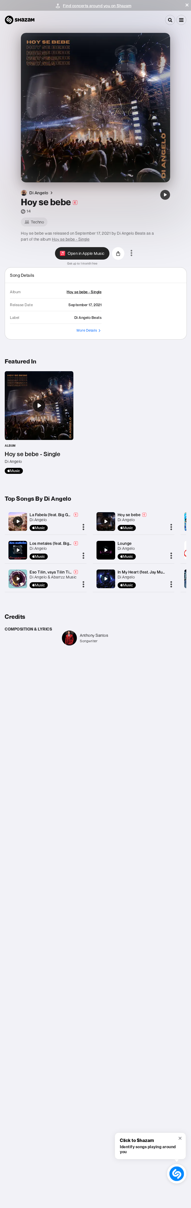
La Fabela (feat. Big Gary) (52, 514)
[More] (83, 527)
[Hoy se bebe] (165, 195)
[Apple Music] (14, 471)
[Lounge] (106, 550)
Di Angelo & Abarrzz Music (53, 576)
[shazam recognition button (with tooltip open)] (176, 1173)
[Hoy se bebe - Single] (39, 422)
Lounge (125, 543)
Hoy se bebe (129, 514)
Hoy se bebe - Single (71, 239)
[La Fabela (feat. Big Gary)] (18, 521)
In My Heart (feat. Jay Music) (144, 571)
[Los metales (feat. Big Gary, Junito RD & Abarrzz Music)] (18, 550)
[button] (187, 4)
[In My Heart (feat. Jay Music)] (106, 579)
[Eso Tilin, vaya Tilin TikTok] (18, 579)
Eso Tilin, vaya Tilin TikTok (54, 571)
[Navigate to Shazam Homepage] (20, 20)
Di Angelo (38, 519)
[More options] (131, 253)
